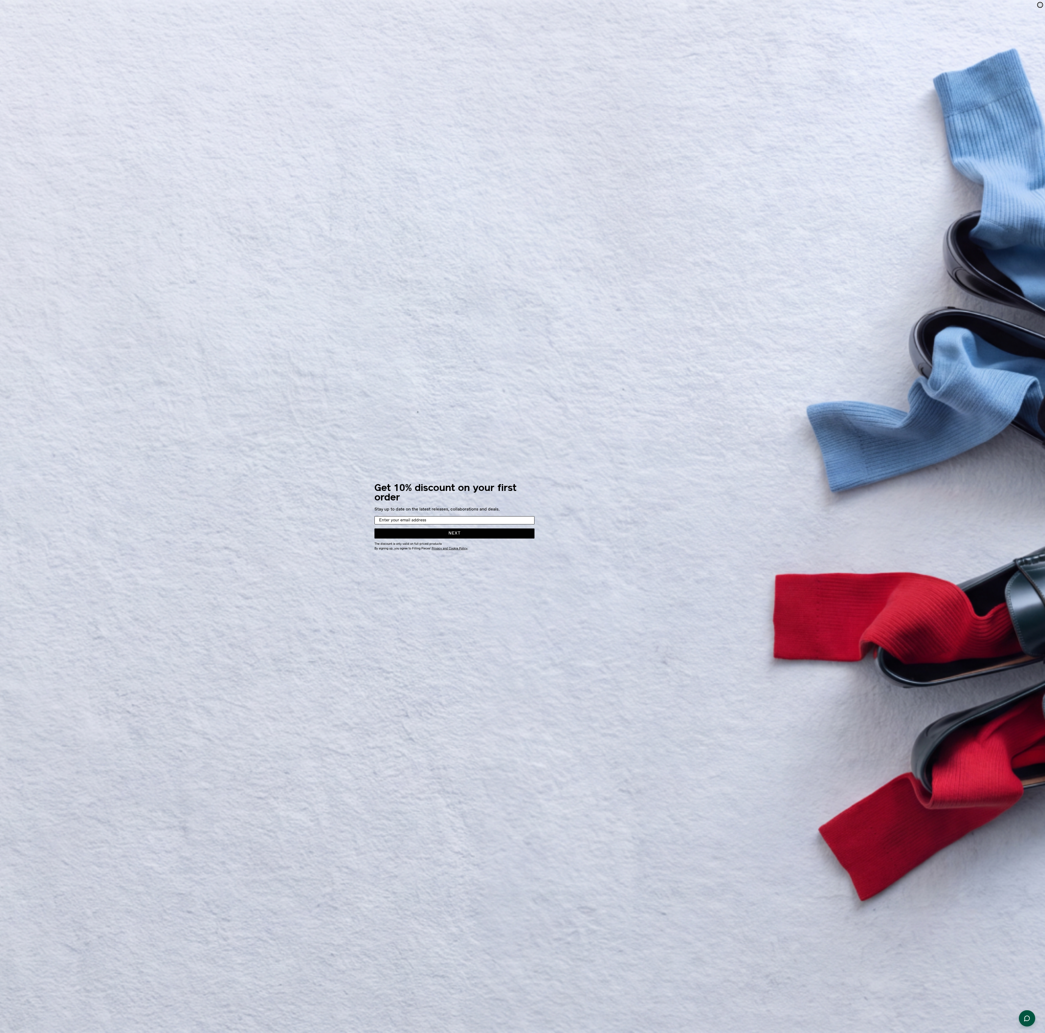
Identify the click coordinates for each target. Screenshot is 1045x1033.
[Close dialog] (1040, 5)
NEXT (454, 533)
